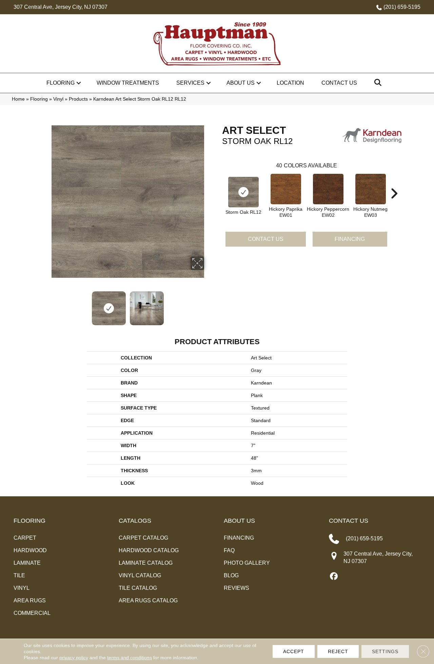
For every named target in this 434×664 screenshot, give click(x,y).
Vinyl (58, 99)
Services (190, 83)
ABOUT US (239, 520)
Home (18, 99)
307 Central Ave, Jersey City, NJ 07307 (60, 7)
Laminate (27, 563)
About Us (240, 83)
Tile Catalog (138, 588)
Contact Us (339, 83)
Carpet (25, 538)
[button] (79, 83)
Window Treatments (128, 83)
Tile (19, 575)
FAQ (229, 550)
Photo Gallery (247, 563)
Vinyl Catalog (140, 575)
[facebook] (334, 576)
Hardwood (30, 550)
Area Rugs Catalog (148, 600)
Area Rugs (30, 600)
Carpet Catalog (143, 538)
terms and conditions (129, 657)
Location (290, 83)
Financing (350, 239)
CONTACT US (348, 520)
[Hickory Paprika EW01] (286, 189)
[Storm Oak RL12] (243, 192)
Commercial (32, 613)
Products (78, 99)
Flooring (60, 83)
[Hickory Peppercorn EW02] (328, 189)
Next (208, 305)
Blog (231, 575)
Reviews (236, 588)
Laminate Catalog (146, 563)
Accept (293, 651)
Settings (385, 651)
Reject (338, 651)
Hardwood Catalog (149, 550)
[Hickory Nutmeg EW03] (371, 189)
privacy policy (73, 657)
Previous (46, 305)
